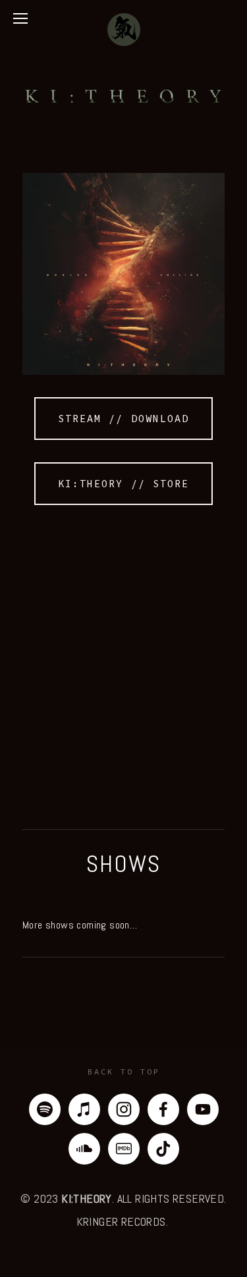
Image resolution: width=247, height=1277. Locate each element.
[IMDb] (124, 1149)
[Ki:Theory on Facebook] (163, 1109)
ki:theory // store (123, 483)
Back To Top (124, 1071)
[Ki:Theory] (203, 1109)
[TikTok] (163, 1149)
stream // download (123, 418)
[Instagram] (124, 1109)
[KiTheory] (84, 1149)
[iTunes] (84, 1109)
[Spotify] (45, 1109)
